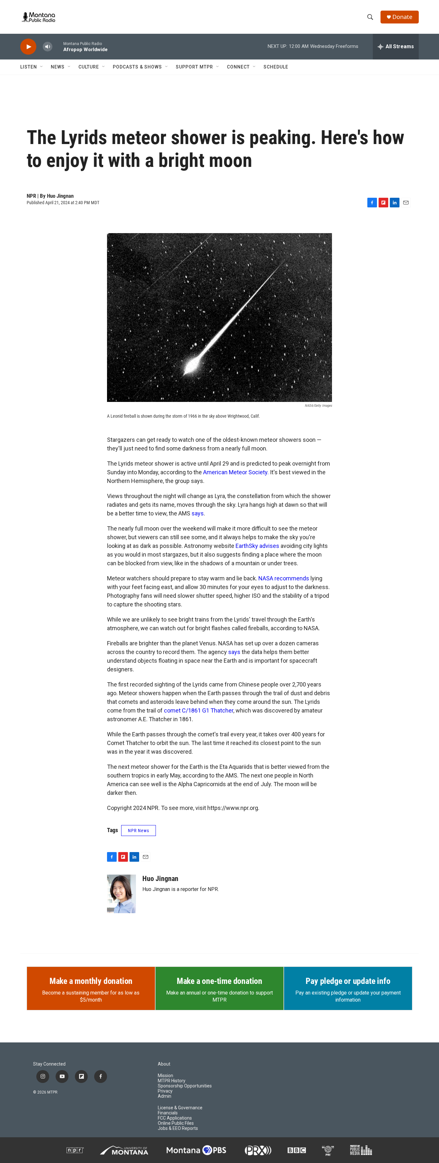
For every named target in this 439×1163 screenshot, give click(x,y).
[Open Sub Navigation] (41, 66)
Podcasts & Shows (137, 66)
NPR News (138, 830)
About (164, 1064)
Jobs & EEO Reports (178, 1128)
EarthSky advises (257, 545)
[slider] (58, 46)
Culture (88, 66)
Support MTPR (194, 66)
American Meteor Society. (236, 472)
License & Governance (180, 1107)
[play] (28, 46)
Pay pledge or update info (348, 981)
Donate (402, 17)
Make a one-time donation (219, 981)
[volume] (47, 47)
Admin (164, 1096)
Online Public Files (176, 1123)
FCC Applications (175, 1118)
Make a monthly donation (90, 981)
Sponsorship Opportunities (185, 1086)
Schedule (276, 66)
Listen (28, 66)
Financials (168, 1113)
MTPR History (171, 1080)
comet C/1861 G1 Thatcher (198, 710)
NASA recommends (283, 578)
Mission (165, 1075)
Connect (238, 66)
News (58, 66)
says (198, 513)
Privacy (165, 1091)
